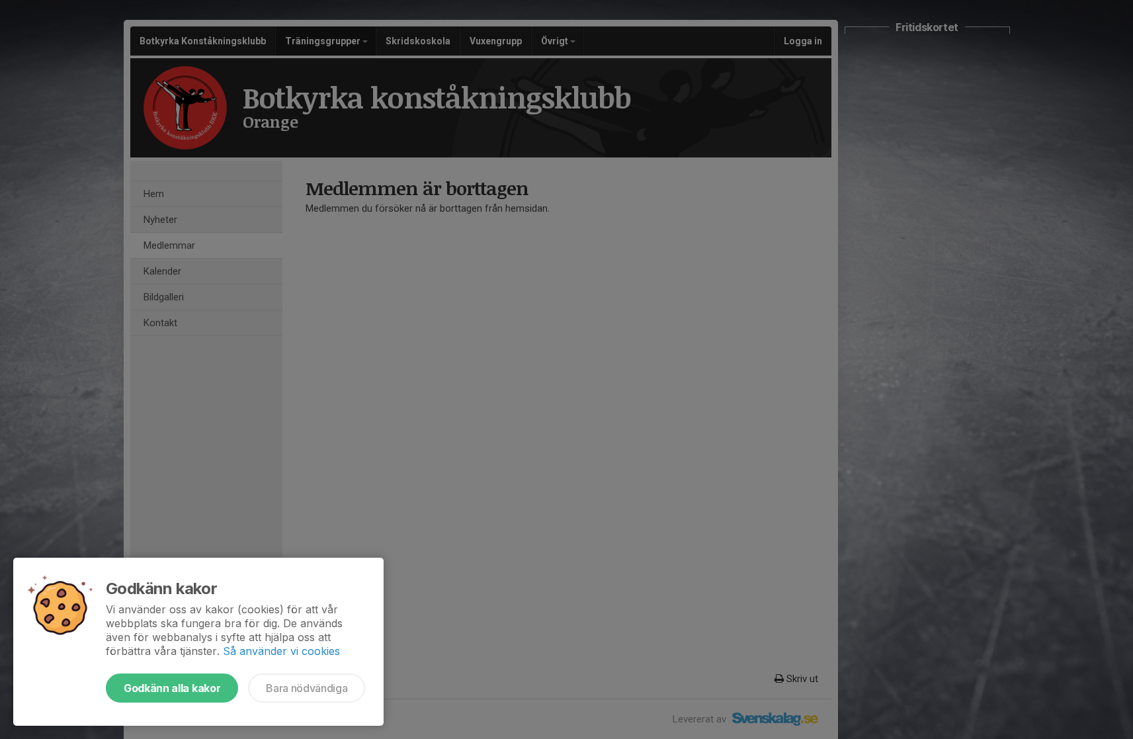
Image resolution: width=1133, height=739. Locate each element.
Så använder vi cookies (281, 651)
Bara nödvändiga (306, 688)
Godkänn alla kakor (172, 688)
